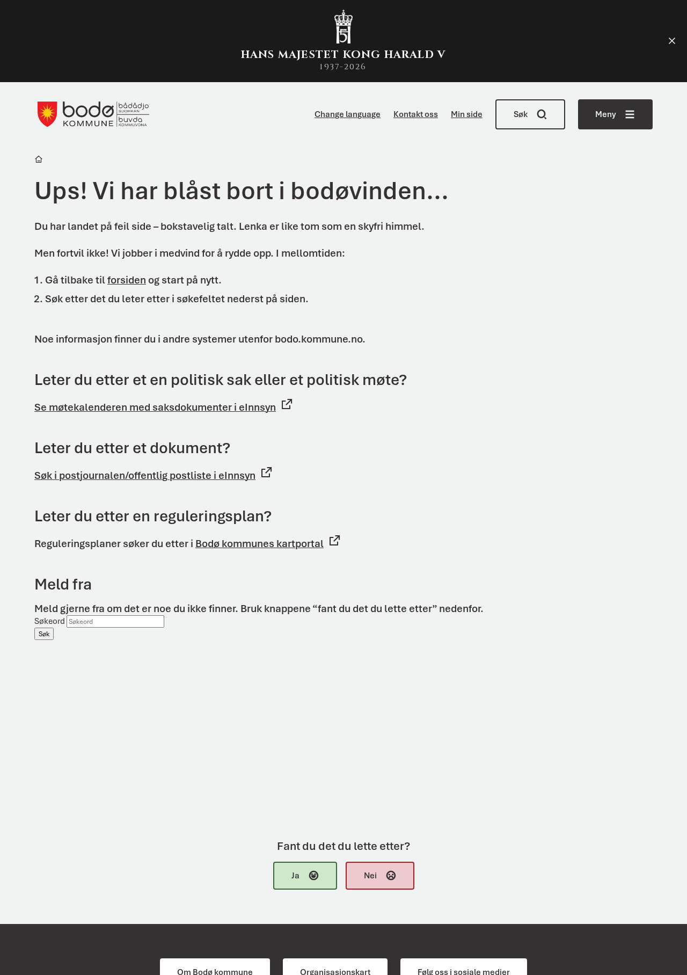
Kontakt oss (415, 114)
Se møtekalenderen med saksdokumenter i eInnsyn (155, 407)
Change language (348, 114)
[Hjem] (39, 160)
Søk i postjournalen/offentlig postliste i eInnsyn (144, 475)
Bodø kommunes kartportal (259, 543)
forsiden (126, 280)
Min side (467, 114)
